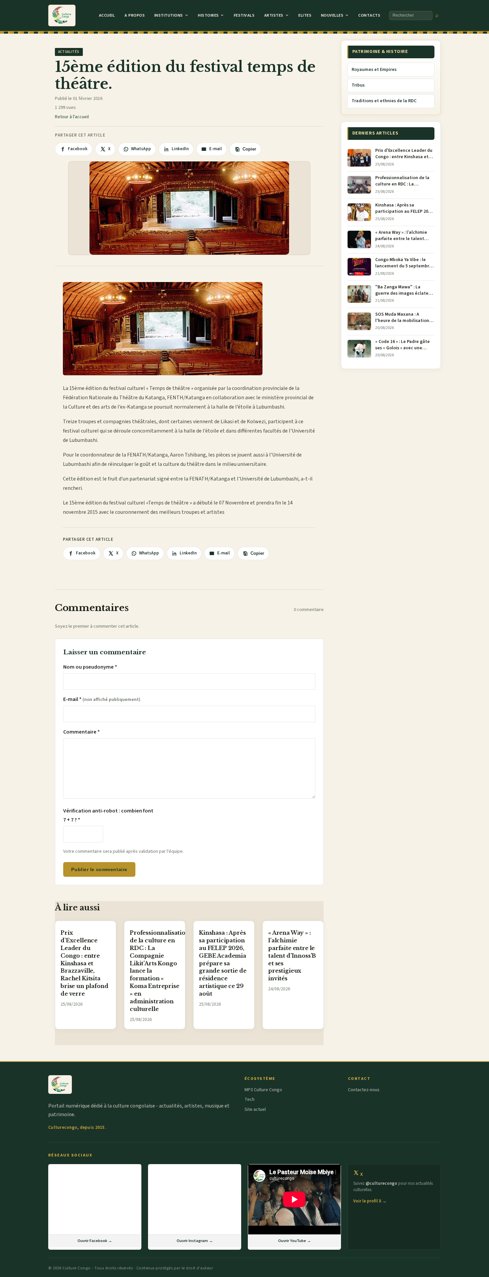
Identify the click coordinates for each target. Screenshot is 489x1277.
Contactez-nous (364, 1090)
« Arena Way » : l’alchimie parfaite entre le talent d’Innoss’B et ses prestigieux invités (292, 955)
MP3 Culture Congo (263, 1090)
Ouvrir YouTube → (294, 1241)
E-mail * (101, 699)
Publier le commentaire (99, 869)
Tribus (358, 85)
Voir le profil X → (370, 1201)
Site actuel (255, 1109)
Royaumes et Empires (374, 69)
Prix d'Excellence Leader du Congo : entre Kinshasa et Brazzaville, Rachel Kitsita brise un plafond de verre (84, 963)
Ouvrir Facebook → (95, 1241)
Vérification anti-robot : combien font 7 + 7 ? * (108, 815)
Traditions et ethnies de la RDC (384, 101)
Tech (249, 1099)
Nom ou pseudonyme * (90, 667)
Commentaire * (81, 732)
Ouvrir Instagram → (195, 1241)
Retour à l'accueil (72, 117)
